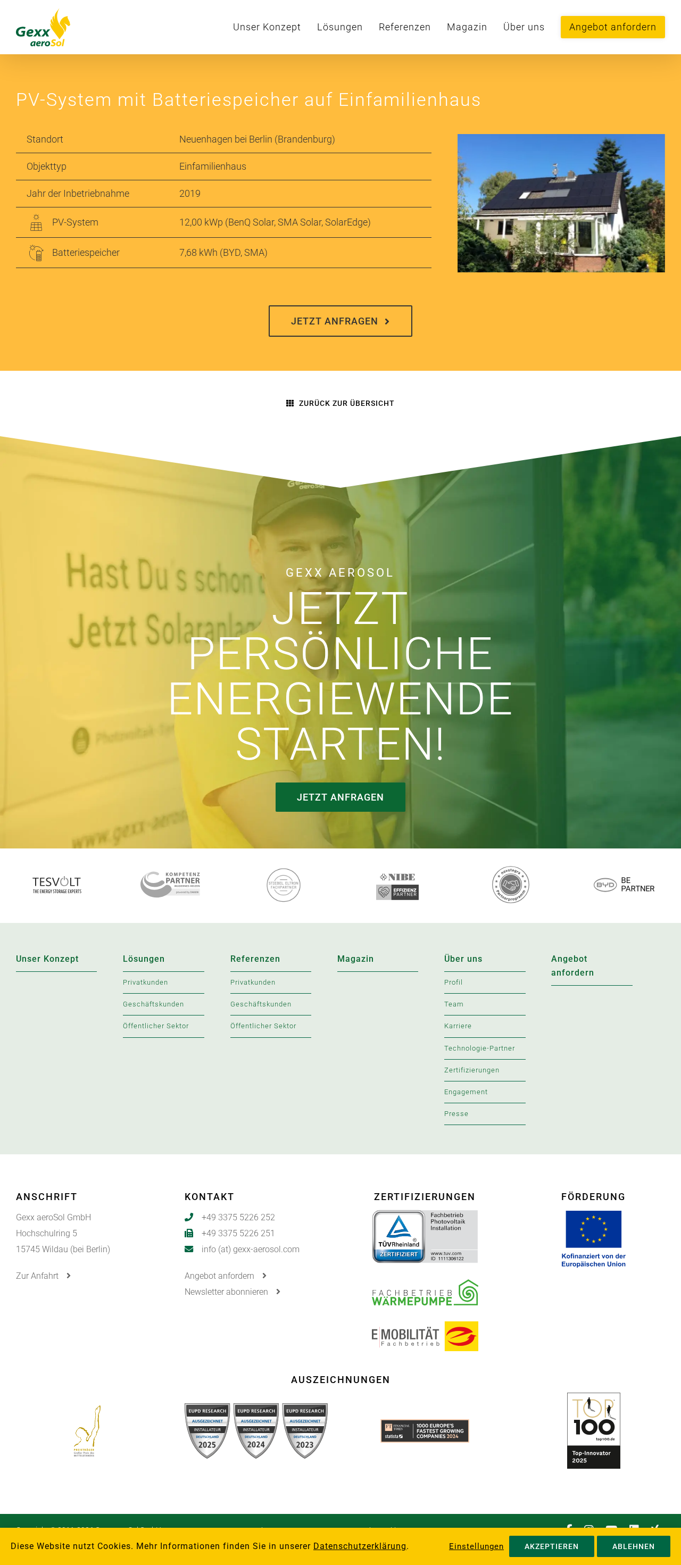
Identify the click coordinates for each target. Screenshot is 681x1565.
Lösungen (144, 959)
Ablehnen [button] (633, 1546)
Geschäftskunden (153, 1004)
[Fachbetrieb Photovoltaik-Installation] (425, 1218)
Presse (456, 1114)
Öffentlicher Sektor (156, 1026)
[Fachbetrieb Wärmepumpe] (425, 1288)
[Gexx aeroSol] (70, 27)
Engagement (466, 1092)
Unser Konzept (47, 959)
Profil (453, 982)
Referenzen (255, 959)
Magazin (355, 959)
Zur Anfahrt (38, 1276)
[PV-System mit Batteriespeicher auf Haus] (561, 141)
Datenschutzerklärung (359, 1546)
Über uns (463, 959)
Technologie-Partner (479, 1048)
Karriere (458, 1026)
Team (454, 1004)
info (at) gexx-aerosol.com (251, 1249)
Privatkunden (145, 982)
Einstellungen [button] (476, 1546)
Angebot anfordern (572, 966)
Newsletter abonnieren (227, 1292)
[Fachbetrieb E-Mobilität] (425, 1330)
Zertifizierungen (472, 1070)
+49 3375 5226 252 (238, 1217)
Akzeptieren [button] (552, 1546)
